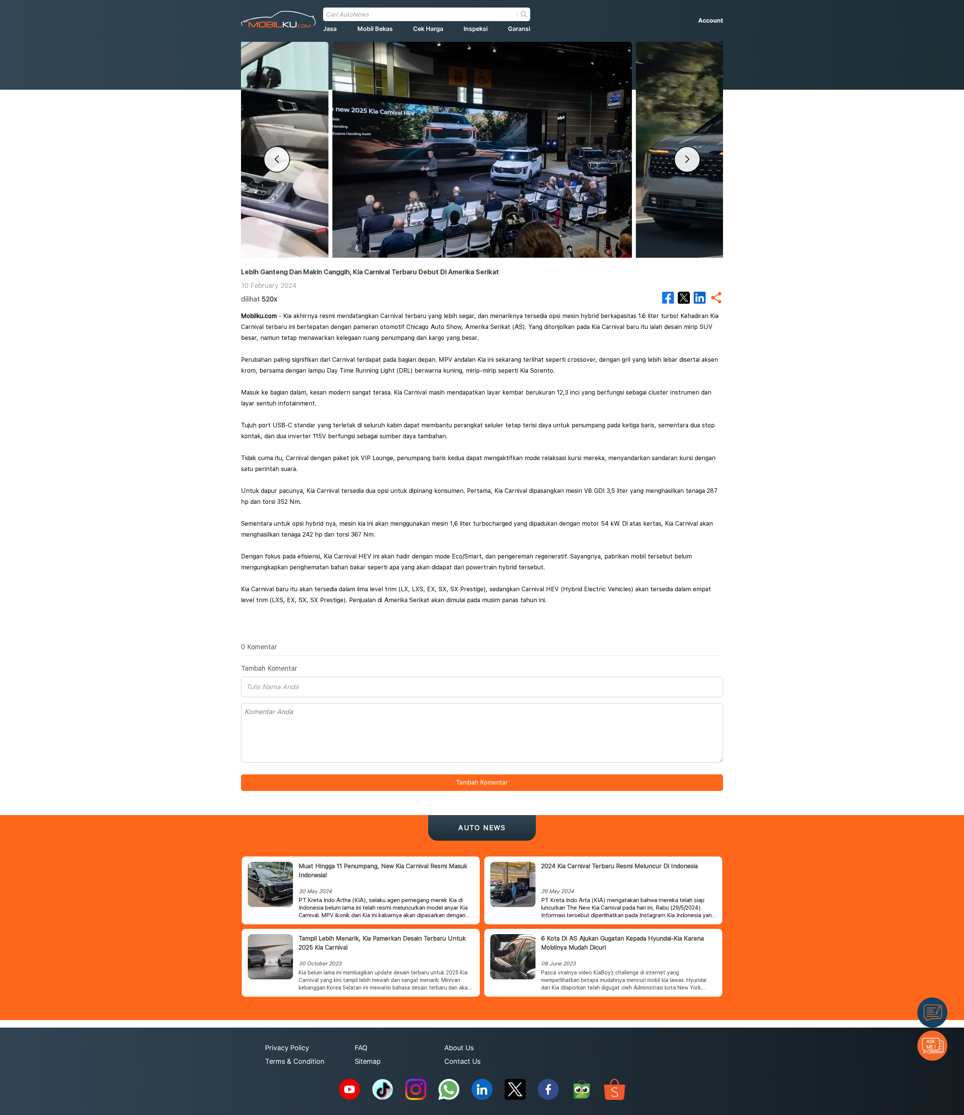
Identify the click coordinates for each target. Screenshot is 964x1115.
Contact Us (462, 1061)
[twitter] (684, 297)
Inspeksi (476, 28)
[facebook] (668, 297)
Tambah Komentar (482, 782)
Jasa (330, 28)
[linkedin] (699, 297)
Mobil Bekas (375, 28)
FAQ (361, 1048)
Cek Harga (428, 28)
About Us (459, 1048)
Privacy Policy (287, 1048)
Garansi (519, 28)
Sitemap (368, 1061)
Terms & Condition (295, 1061)
